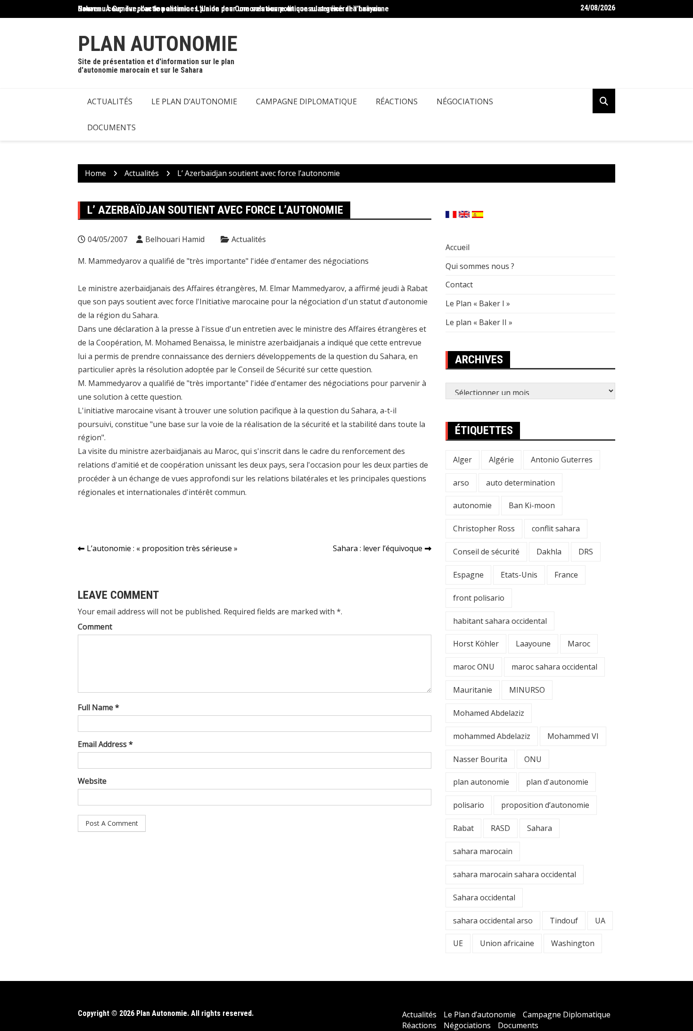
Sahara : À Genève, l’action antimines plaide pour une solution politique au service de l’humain (229, 8)
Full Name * (98, 707)
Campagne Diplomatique (306, 101)
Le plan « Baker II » (479, 322)
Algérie (501, 459)
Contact (459, 284)
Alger (462, 459)
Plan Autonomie (158, 43)
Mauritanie (472, 690)
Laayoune (533, 643)
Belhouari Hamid (175, 239)
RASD (500, 828)
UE (458, 943)
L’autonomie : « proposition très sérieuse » (162, 548)
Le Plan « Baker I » (478, 303)
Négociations (465, 101)
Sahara (539, 828)
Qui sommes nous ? (480, 266)
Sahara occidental (484, 897)
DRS (585, 551)
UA (600, 920)
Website (92, 781)
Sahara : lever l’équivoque (377, 548)
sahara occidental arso (493, 920)
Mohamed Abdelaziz (488, 713)
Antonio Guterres (562, 459)
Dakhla (548, 551)
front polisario (478, 598)
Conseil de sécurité (486, 551)
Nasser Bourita (480, 759)
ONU (533, 759)
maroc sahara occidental (554, 667)
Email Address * (105, 744)
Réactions (397, 101)
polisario (468, 805)
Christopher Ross (484, 528)
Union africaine (507, 943)
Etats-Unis (519, 575)
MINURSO (527, 690)
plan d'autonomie (557, 782)
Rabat (463, 828)
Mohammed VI (573, 736)
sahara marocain (482, 851)
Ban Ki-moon (532, 505)
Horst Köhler (476, 643)
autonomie (472, 505)
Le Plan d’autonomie (194, 101)
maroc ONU (474, 667)
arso (461, 483)
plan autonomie (481, 782)
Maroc (579, 643)
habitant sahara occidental (500, 621)
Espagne (468, 575)
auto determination (520, 483)
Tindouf (564, 920)
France (566, 575)
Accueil (458, 247)
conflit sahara (556, 528)
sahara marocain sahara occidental (514, 874)
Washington (572, 943)
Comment (95, 626)
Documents (111, 127)
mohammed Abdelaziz (491, 736)
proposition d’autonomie (545, 805)
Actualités (109, 101)
